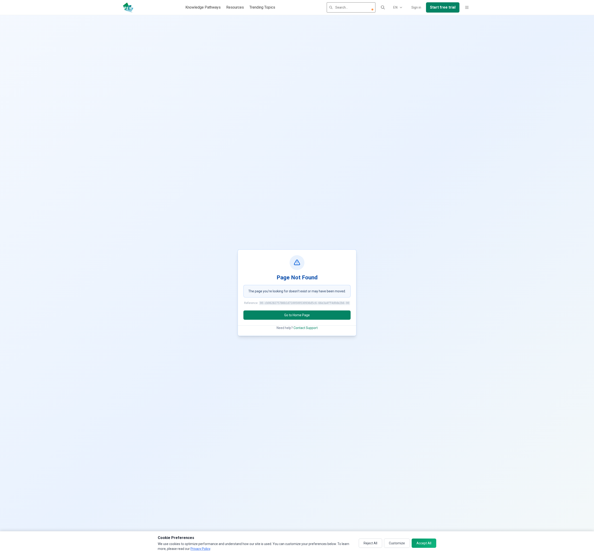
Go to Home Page (297, 315)
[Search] (382, 7)
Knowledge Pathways (203, 7)
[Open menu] (466, 7)
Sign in (416, 7)
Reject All (370, 543)
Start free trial (442, 7)
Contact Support (306, 328)
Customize (397, 543)
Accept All (423, 543)
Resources (235, 7)
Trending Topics (262, 7)
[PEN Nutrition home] (128, 7)
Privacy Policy (200, 549)
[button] (372, 9)
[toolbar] (372, 9)
